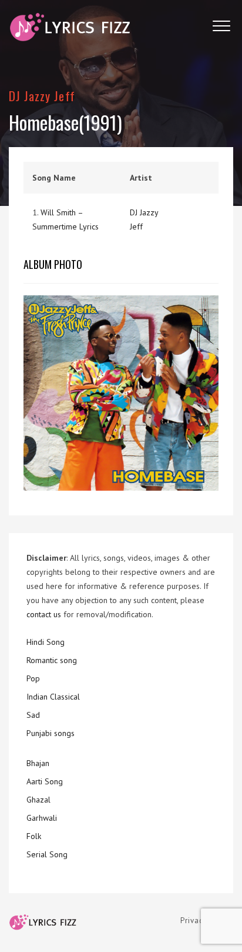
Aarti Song (44, 781)
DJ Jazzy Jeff (42, 95)
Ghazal (38, 799)
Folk (33, 836)
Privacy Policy (206, 921)
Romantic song (51, 660)
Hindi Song (45, 642)
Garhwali (41, 818)
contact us (43, 614)
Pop (33, 678)
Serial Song (47, 854)
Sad (33, 715)
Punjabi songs (50, 733)
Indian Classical (53, 696)
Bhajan (37, 763)
